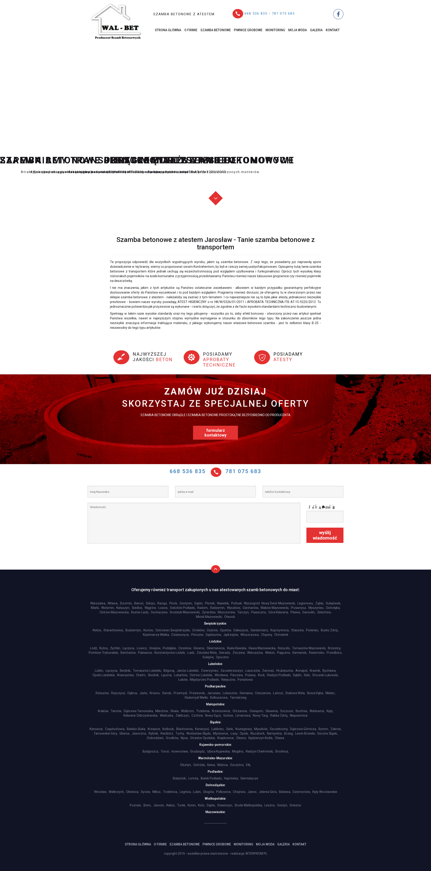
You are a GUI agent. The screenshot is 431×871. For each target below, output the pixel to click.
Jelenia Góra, (268, 792)
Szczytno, (237, 765)
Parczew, (236, 675)
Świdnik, (125, 670)
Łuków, (183, 679)
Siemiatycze (249, 778)
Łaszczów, (252, 670)
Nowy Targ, (260, 715)
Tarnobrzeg (238, 697)
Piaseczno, (259, 612)
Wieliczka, (167, 715)
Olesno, (241, 738)
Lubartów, (181, 675)
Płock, (173, 603)
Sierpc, (151, 603)
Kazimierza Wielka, (156, 634)
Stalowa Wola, (295, 693)
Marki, (95, 608)
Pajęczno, (284, 652)
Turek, (181, 805)
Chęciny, (267, 634)
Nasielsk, (223, 603)
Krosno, (155, 693)
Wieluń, (270, 652)
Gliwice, (124, 733)
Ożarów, (212, 630)
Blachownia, (184, 729)
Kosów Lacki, (140, 612)
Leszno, (269, 805)
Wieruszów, (255, 652)
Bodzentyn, (133, 630)
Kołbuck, (168, 729)
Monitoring (275, 30)
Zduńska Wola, (207, 652)
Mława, (113, 603)
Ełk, (248, 765)
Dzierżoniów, (302, 792)
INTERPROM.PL (256, 853)
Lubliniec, (217, 729)
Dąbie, (211, 805)
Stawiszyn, (225, 805)
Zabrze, (335, 729)
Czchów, (197, 715)
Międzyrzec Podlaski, (205, 679)
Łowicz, (142, 648)
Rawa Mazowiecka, (262, 648)
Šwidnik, (153, 675)
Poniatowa (245, 679)
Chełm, (141, 675)
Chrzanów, (240, 711)
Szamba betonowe (215, 30)
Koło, (201, 805)
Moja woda (297, 30)
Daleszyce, (241, 630)
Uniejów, (155, 648)
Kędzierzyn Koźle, (260, 738)
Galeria (316, 30)
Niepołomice (299, 715)
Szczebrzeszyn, (232, 670)
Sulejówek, (333, 603)
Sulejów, (208, 657)
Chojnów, (239, 792)
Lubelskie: (215, 664)
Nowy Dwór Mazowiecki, (279, 603)
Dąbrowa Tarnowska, (139, 711)
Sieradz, (225, 652)
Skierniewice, (216, 648)
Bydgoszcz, (151, 751)
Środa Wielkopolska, (249, 805)
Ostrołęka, (333, 608)
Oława (279, 738)
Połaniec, (312, 630)
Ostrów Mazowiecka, (114, 612)
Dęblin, (297, 675)
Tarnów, (116, 711)
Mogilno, (238, 751)
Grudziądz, (197, 751)
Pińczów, (197, 634)
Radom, (202, 608)
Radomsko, (317, 652)
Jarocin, (159, 805)
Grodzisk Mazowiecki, (185, 612)
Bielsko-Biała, (136, 729)
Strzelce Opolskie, (203, 738)
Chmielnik (281, 634)
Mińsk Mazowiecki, (209, 617)
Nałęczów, (228, 679)
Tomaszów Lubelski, (147, 670)
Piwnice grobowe (248, 30)
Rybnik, (154, 733)
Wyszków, (234, 608)
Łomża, (193, 778)
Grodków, (172, 738)
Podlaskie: (215, 771)
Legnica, (185, 792)
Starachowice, (113, 630)
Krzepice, (154, 729)
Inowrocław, (180, 751)
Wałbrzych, (116, 792)
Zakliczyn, (183, 715)
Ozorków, (185, 648)
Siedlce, (137, 608)
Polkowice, (223, 792)
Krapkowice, (225, 738)
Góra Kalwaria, (278, 612)
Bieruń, (139, 603)
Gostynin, (186, 603)
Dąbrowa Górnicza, (303, 729)
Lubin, (197, 792)
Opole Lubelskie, (103, 675)
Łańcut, (278, 693)
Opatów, (226, 630)
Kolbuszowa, (219, 697)
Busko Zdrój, (329, 630)
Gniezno (295, 805)
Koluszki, (284, 648)
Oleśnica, (132, 792)
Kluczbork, (258, 733)
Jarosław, (214, 693)
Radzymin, (217, 608)
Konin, (192, 805)
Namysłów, (274, 733)
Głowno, (199, 648)
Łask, (191, 652)
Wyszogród (252, 603)
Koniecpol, (202, 729)
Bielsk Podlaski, (211, 778)
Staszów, (297, 630)
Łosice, (163, 608)
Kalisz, (170, 805)
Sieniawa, (246, 693)
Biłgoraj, (169, 670)
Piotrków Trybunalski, (104, 652)
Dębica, (133, 693)
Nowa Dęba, (315, 693)
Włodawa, (222, 675)
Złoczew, (239, 652)
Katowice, (96, 729)
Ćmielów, (198, 630)
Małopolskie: (215, 704)
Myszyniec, (316, 608)
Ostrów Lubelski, (201, 675)
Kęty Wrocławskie (324, 792)
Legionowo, (305, 603)
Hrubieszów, (285, 670)
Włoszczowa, (249, 634)
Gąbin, (198, 603)
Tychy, (180, 733)
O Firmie (190, 30)
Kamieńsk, (299, 652)
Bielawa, (285, 792)
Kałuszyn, (123, 608)
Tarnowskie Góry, (106, 733)
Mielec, (330, 693)
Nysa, (184, 738)
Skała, (174, 711)
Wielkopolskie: (215, 798)
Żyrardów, (209, 612)
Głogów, (208, 792)
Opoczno (222, 657)
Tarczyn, (243, 612)
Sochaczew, (159, 612)
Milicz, (156, 792)
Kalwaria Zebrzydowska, (140, 715)
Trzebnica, (170, 792)
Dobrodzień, (155, 738)
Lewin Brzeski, (305, 733)
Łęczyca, (129, 648)
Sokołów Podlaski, (183, 608)
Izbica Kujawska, (218, 751)
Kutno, (103, 648)
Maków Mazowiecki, (275, 608)
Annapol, (301, 670)
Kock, (261, 675)
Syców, (146, 792)
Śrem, (147, 805)
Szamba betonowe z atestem (184, 14)
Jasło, (143, 693)
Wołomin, (107, 608)
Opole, (244, 733)
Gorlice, (228, 715)
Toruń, (165, 751)
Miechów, (162, 711)
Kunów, (148, 630)
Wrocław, (100, 792)
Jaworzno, (139, 733)
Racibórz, (167, 733)
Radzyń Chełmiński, (260, 751)
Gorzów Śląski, (327, 733)
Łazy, (234, 733)
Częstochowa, (115, 729)
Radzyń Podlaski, (279, 675)
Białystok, (180, 778)
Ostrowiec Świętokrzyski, (172, 630)
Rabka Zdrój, (279, 715)
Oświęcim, (256, 711)
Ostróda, (199, 765)
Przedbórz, (334, 652)
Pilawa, (295, 612)
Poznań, (135, 805)
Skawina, (272, 711)
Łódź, (94, 648)
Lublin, (99, 670)
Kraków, (103, 711)
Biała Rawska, (237, 648)
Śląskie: (215, 722)
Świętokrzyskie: (215, 623)
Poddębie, (170, 648)
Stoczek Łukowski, (325, 675)
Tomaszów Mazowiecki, (309, 648)
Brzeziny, (334, 648)
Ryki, (307, 675)
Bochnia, (302, 711)
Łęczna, (166, 675)
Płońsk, (210, 603)
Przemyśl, (181, 693)
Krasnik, (315, 670)
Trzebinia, (203, 711)
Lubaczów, (230, 693)
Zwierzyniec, (210, 670)
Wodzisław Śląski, (198, 733)
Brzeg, (288, 733)
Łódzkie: (215, 641)
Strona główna (168, 30)
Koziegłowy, (243, 729)
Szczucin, (287, 711)
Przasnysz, (299, 608)
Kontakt (333, 30)
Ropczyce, (118, 693)
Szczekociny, (279, 729)
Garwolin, (308, 612)
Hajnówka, (231, 778)
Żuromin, (126, 603)
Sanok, (167, 693)
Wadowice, (317, 711)
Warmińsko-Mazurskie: (215, 758)
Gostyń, (282, 805)
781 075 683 (283, 13)
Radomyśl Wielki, (196, 697)
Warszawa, (98, 603)
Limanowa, (243, 715)
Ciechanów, (251, 608)
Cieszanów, (263, 693)
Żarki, (230, 729)
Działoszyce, (180, 634)
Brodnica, (282, 751)
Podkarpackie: (215, 686)
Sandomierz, (260, 630)
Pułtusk (236, 603)
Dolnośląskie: (216, 785)
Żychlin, (115, 648)
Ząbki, (319, 603)
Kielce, (97, 630)
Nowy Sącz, (213, 715)
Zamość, (268, 670)
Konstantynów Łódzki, (170, 652)
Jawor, (252, 792)
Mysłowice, (221, 733)
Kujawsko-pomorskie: (215, 744)
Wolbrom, (187, 711)
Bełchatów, (128, 652)
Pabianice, (145, 652)
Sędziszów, (214, 634)
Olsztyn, (185, 765)
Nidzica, (222, 765)
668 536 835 (255, 13)
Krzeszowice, (221, 711)
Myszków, (261, 729)
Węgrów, (150, 608)
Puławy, (250, 675)
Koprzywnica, (279, 630)
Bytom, (324, 729)
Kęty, (330, 711)
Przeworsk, (197, 693)
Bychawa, (329, 670)
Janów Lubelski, (188, 670)
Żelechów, (324, 612)
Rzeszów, (102, 693)
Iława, (211, 765)
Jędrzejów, (231, 634)
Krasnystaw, (125, 675)
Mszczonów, (226, 612)
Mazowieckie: (215, 812)
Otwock (229, 617)
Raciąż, (162, 603)
